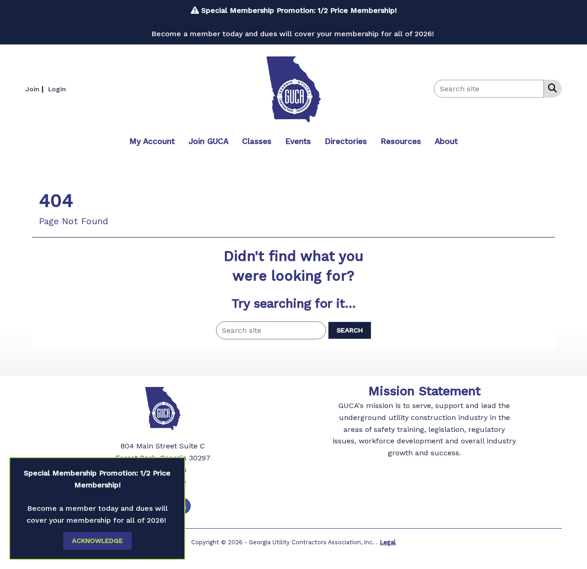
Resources (401, 141)
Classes (256, 141)
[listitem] (35, 88)
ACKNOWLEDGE (97, 540)
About (446, 141)
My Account (152, 141)
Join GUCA (208, 141)
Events (298, 141)
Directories (346, 141)
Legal (388, 542)
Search (350, 330)
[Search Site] (550, 88)
